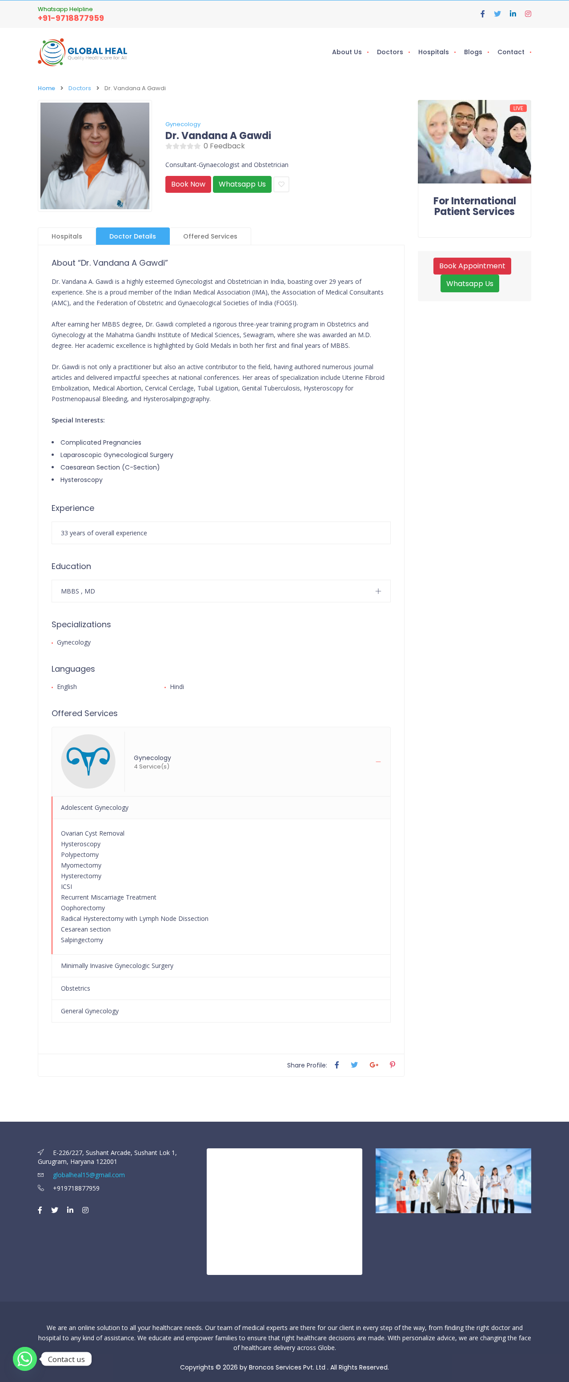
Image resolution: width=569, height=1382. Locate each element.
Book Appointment (472, 266)
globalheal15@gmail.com (88, 1175)
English (67, 686)
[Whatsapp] (25, 1359)
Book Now (188, 184)
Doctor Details (132, 236)
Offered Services (210, 236)
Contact (511, 52)
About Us (347, 52)
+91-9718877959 (71, 18)
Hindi (177, 686)
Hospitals (433, 52)
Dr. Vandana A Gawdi (218, 136)
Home (46, 88)
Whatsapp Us (242, 184)
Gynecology (182, 124)
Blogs (473, 52)
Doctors (390, 52)
